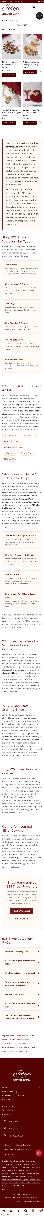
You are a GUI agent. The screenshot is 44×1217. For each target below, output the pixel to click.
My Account (7, 1106)
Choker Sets (7, 1043)
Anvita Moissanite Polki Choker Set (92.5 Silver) (11, 113)
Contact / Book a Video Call (22, 1177)
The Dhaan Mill (19, 1186)
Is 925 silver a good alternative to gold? (20, 962)
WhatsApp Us (21, 919)
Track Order (7, 1110)
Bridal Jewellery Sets (26, 1047)
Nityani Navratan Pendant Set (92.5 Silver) (10, 65)
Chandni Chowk (35, 1180)
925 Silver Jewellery (29, 1164)
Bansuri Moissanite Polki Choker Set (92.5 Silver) (32, 113)
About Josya (24, 1051)
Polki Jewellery (8, 1047)
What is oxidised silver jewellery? (20, 973)
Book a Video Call (21, 911)
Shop (4, 1088)
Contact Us (7, 1114)
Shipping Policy (27, 1194)
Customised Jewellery (17, 1173)
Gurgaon (25, 1180)
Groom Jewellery (9, 1051)
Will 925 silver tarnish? (15, 994)
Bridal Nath (12, 1170)
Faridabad (9, 1186)
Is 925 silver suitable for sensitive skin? (20, 1005)
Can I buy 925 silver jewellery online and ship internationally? (19, 1017)
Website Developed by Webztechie (29, 1201)
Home (4, 20)
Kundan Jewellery (22, 1043)
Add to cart (9, 75)
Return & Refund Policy (13, 1197)
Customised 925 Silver (24, 1036)
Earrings (26, 1167)
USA (3, 1189)
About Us (6, 1099)
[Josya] (10, 9)
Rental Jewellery (9, 1091)
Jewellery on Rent (32, 1173)
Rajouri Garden (27, 1183)
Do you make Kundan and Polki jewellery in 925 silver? (19, 983)
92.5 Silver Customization (13, 1095)
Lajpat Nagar (16, 1183)
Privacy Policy (15, 1194)
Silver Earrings (8, 1040)
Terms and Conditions (30, 1197)
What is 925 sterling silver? (17, 951)
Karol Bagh (6, 1183)
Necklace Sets (23, 1040)
